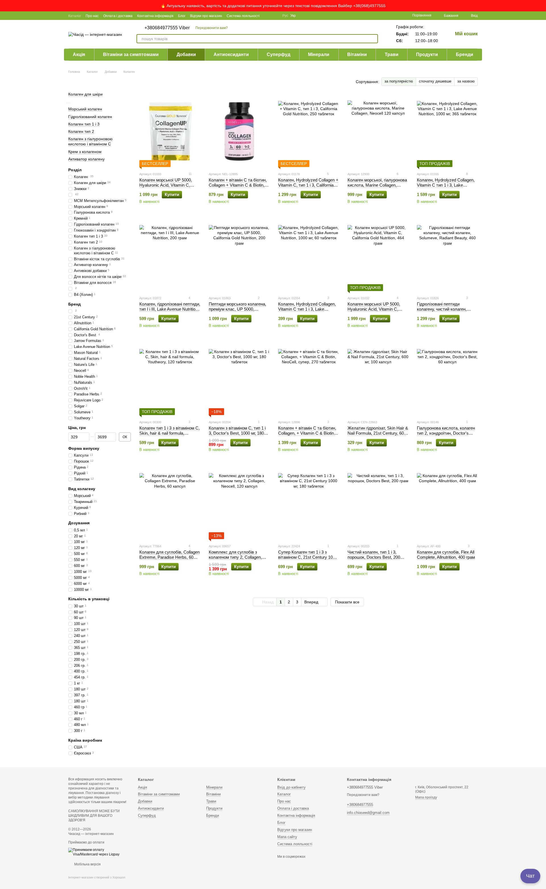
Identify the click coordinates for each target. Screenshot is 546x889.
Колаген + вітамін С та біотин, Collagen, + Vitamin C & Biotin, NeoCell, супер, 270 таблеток (307, 433)
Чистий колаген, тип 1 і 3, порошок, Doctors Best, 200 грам (374, 557)
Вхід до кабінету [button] (291, 787)
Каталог (74, 16)
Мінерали (318, 54)
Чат (530, 876)
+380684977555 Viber (167, 28)
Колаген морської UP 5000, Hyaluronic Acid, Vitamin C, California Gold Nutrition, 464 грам (374, 312)
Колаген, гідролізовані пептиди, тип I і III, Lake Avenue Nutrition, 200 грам (169, 309)
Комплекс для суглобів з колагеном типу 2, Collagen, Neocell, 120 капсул (235, 557)
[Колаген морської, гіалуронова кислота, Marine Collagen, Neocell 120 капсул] (378, 131)
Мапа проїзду (426, 797)
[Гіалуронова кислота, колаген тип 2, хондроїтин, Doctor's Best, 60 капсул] (447, 379)
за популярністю (398, 81)
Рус (285, 15)
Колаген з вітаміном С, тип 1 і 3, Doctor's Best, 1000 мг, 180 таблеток (237, 433)
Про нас (92, 16)
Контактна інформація (155, 16)
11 (190, 174)
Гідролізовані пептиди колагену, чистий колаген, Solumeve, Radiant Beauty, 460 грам (446, 312)
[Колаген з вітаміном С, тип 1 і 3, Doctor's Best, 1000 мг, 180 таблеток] (239, 379)
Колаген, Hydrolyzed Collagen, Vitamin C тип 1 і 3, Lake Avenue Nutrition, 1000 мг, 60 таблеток (307, 312)
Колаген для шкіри (85, 94)
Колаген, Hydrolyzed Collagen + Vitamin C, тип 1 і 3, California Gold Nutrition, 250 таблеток (308, 185)
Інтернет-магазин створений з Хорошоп (96, 877)
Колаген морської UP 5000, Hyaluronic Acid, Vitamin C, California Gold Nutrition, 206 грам (165, 188)
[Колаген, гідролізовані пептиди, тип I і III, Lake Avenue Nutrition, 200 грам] (169, 255)
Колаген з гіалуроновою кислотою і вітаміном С (90, 141)
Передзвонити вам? (211, 28)
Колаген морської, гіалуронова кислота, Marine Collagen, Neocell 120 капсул (377, 185)
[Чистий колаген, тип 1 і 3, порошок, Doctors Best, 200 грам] (378, 503)
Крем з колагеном (85, 151)
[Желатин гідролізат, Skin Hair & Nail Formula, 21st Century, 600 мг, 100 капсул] (378, 379)
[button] (541, 5)
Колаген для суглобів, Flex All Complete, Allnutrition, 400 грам (446, 555)
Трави (391, 54)
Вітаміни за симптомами (131, 54)
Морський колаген (85, 109)
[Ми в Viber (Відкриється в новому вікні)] (274, 15)
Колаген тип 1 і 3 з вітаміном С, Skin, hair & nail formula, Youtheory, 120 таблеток (169, 433)
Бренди (464, 54)
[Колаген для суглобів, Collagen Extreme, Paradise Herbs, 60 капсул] (169, 503)
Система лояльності (243, 16)
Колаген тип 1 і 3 (84, 124)
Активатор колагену (86, 159)
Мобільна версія (87, 864)
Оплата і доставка (118, 16)
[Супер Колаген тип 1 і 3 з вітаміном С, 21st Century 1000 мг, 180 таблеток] (308, 503)
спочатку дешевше (435, 81)
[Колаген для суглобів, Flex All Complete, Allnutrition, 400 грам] (447, 503)
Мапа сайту (287, 837)
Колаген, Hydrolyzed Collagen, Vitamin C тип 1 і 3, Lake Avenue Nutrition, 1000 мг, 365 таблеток (446, 188)
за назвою (466, 81)
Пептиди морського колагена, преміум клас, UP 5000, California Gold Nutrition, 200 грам (237, 312)
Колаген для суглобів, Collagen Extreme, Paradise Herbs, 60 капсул (169, 557)
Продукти (427, 54)
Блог (181, 16)
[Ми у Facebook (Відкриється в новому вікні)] (267, 15)
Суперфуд (278, 54)
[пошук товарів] (373, 38)
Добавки (186, 54)
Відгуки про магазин (206, 16)
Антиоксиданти (231, 54)
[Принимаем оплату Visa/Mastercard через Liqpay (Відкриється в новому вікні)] (98, 852)
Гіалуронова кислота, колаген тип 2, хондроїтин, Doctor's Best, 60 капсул (446, 433)
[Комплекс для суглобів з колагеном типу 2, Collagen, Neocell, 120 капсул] (239, 503)
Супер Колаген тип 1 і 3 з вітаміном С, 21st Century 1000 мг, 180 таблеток (307, 557)
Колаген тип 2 (81, 131)
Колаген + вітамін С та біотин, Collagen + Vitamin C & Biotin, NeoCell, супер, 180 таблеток (238, 185)
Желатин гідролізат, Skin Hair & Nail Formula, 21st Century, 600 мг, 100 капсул (378, 433)
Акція (79, 54)
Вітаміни (357, 54)
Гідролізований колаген (90, 116)
